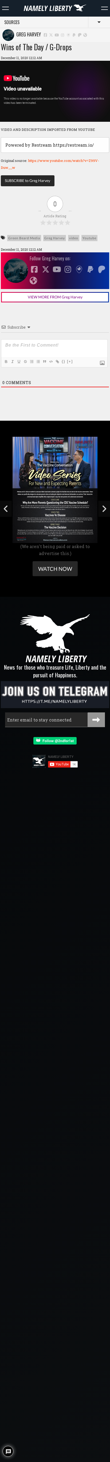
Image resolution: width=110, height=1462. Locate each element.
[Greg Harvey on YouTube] (56, 34)
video (73, 238)
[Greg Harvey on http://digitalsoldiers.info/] (85, 34)
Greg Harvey (27, 34)
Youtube (89, 238)
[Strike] (25, 361)
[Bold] (6, 361)
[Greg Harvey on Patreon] (79, 34)
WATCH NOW (55, 568)
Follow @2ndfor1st (57, 740)
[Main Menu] (5, 8)
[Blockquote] (44, 361)
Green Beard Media (24, 238)
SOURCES (11, 22)
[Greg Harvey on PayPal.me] (74, 34)
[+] (70, 361)
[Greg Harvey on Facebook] (45, 34)
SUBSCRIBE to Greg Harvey (27, 180)
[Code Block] (51, 361)
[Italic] (12, 361)
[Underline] (18, 361)
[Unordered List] (38, 361)
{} (63, 361)
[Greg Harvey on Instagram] (62, 34)
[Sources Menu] (104, 8)
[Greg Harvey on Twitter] (51, 34)
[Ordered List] (31, 361)
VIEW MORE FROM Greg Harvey (55, 297)
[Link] (57, 361)
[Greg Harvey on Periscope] (68, 34)
